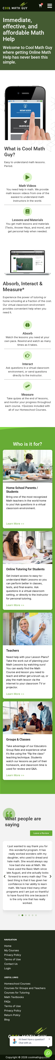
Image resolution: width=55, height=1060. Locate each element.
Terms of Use (12, 959)
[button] (4, 876)
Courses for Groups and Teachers (25, 988)
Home (7, 945)
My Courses (11, 950)
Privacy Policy (12, 954)
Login (7, 968)
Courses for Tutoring (16, 992)
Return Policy (12, 1015)
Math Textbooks (14, 997)
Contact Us (11, 963)
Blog (7, 1019)
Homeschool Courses (17, 983)
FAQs (7, 1001)
